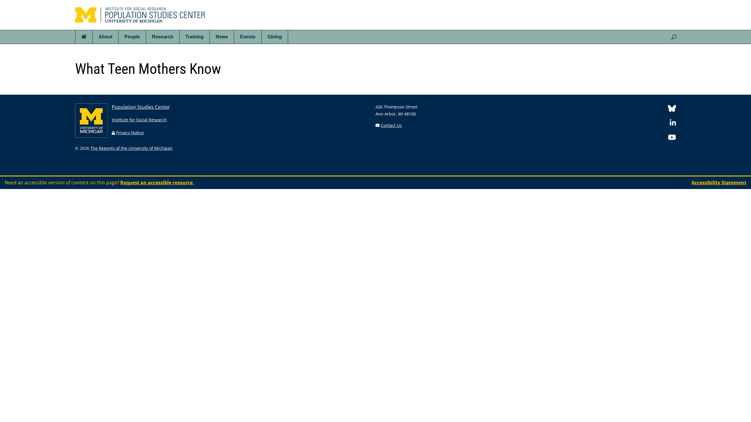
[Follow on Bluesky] (672, 109)
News (222, 36)
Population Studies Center (141, 107)
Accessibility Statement (718, 182)
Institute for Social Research (139, 119)
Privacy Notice (130, 132)
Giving (275, 36)
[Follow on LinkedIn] (673, 124)
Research (162, 36)
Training (194, 36)
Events (248, 36)
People (132, 36)
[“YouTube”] (672, 138)
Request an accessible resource (157, 182)
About (105, 36)
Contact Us (391, 125)
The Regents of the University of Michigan (131, 148)
